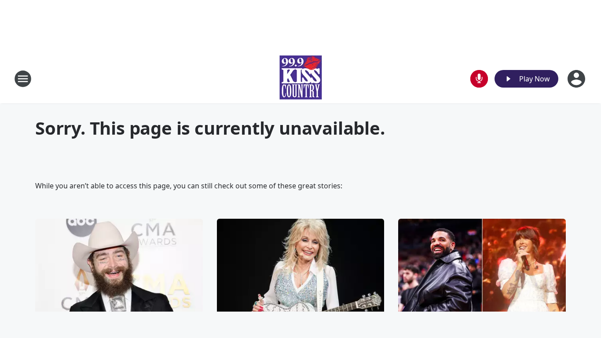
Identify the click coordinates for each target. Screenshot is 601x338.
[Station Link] (300, 78)
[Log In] (577, 79)
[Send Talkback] (479, 79)
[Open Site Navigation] (23, 79)
